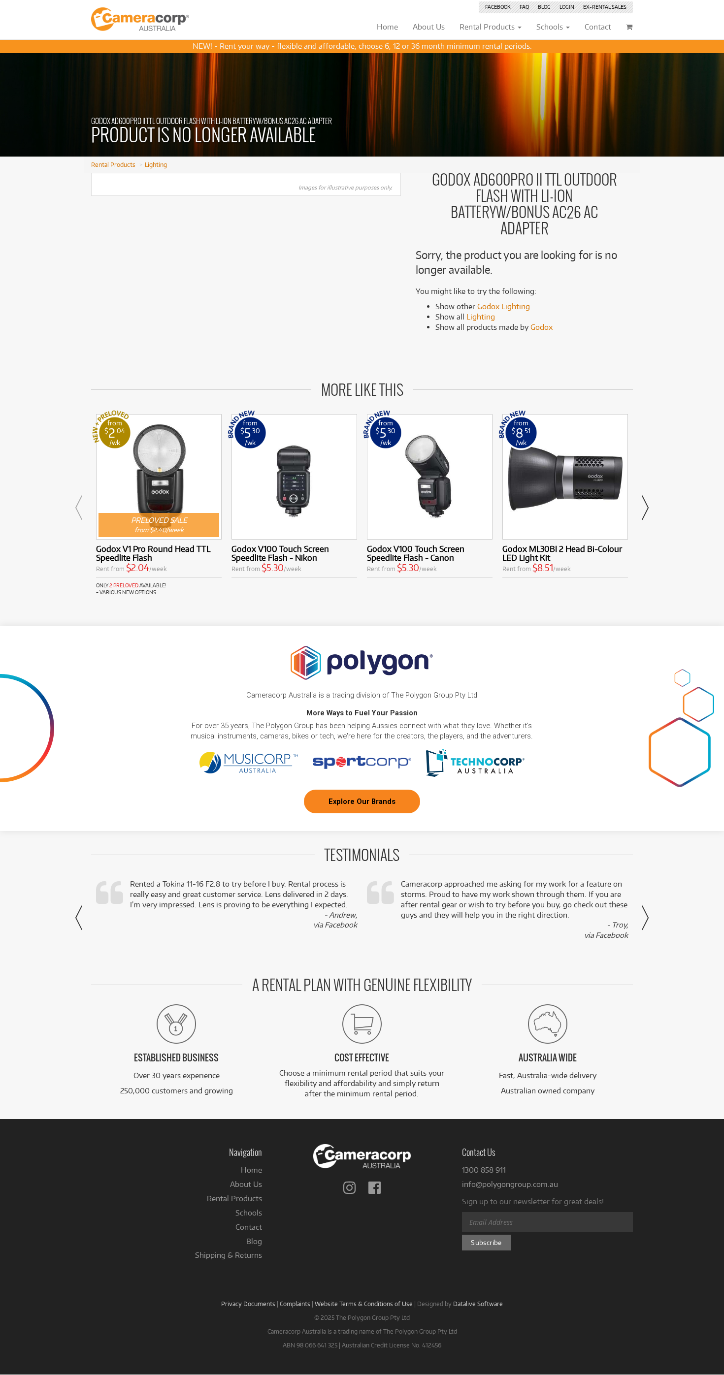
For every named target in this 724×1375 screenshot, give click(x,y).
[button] (78, 507)
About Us (246, 1184)
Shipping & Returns (228, 1255)
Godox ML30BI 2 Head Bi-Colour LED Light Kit (562, 553)
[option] (159, 505)
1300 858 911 (484, 1170)
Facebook (498, 7)
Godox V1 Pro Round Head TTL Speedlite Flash (153, 553)
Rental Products (113, 164)
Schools (248, 1212)
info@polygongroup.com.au (510, 1184)
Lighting (156, 164)
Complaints (295, 1304)
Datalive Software (478, 1304)
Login (566, 7)
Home (251, 1170)
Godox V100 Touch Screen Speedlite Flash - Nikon (280, 553)
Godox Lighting (503, 306)
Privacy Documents (248, 1304)
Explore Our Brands (362, 801)
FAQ (524, 7)
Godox (541, 327)
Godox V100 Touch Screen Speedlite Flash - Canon (415, 553)
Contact (248, 1227)
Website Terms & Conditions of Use (364, 1304)
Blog (544, 7)
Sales (604, 7)
